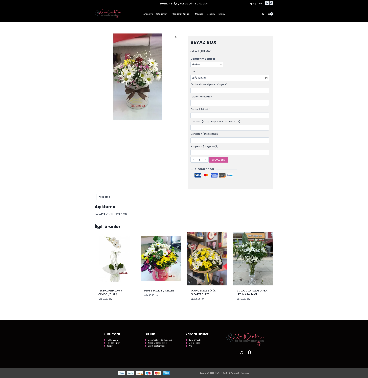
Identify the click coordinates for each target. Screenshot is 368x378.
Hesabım (210, 14)
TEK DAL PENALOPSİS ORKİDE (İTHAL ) (110, 292)
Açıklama (104, 196)
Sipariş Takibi (256, 3)
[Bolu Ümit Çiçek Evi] (108, 14)
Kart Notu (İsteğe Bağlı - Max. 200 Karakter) (215, 121)
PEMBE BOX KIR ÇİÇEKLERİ (159, 290)
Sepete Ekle (219, 159)
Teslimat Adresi (200, 109)
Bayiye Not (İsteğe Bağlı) (204, 146)
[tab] (104, 197)
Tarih (194, 71)
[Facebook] (267, 3)
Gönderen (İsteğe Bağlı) (204, 134)
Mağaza (199, 14)
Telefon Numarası (201, 96)
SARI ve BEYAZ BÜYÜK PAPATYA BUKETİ (203, 292)
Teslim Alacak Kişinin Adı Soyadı (208, 84)
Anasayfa (148, 14)
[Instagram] (271, 3)
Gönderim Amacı (180, 14)
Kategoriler (161, 14)
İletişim (221, 14)
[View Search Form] (263, 13)
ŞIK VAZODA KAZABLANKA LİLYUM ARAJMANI (252, 292)
